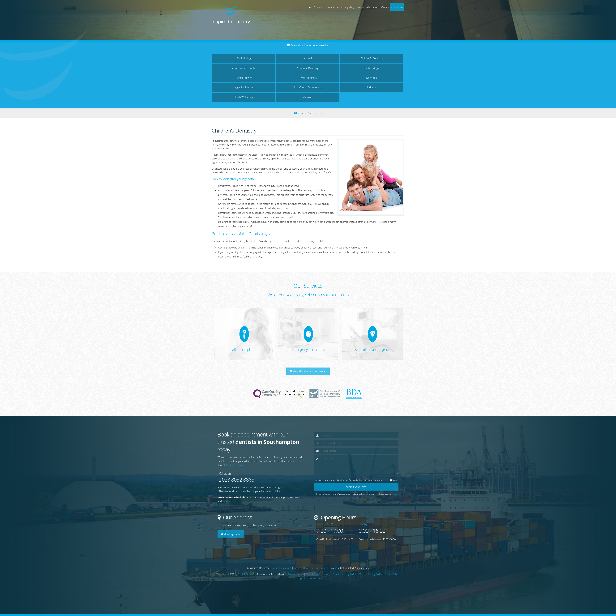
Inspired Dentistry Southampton (311, 590)
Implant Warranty (313, 600)
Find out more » (234, 406)
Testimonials (363, 7)
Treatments (332, 7)
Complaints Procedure (318, 596)
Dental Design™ (246, 596)
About (320, 7)
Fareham (227, 443)
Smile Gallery (347, 7)
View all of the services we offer (309, 313)
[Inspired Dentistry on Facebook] (238, 503)
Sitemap (297, 600)
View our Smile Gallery (309, 54)
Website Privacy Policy (370, 596)
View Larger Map (232, 476)
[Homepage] (309, 7)
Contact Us (397, 7)
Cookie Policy (391, 596)
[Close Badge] (32, 591)
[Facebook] (314, 7)
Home (274, 590)
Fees (374, 7)
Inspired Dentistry (263, 506)
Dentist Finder (295, 596)
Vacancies (286, 590)
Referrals (384, 7)
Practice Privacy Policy (344, 596)
